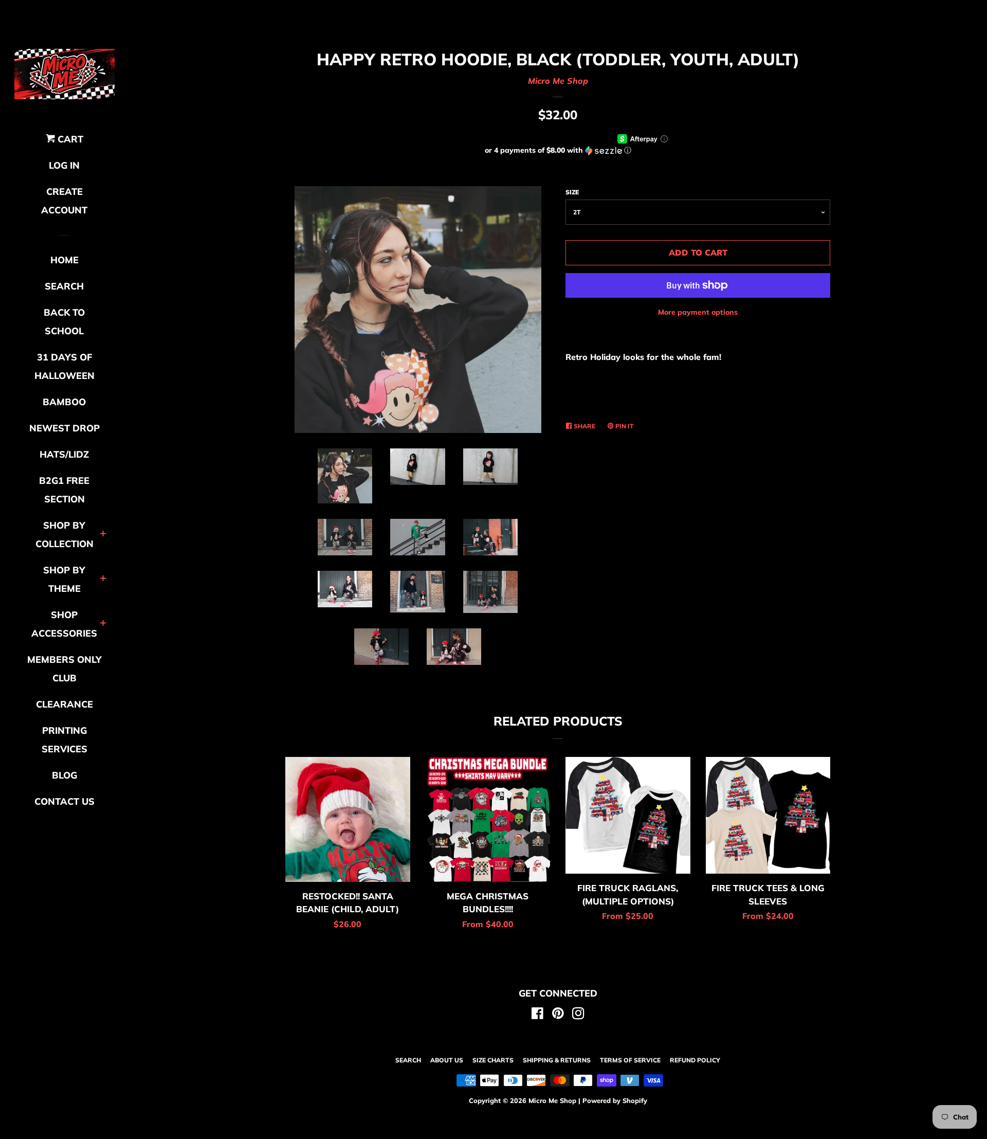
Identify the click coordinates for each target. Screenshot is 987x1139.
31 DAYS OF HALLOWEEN (64, 366)
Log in (64, 165)
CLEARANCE (64, 704)
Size (572, 192)
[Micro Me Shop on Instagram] (578, 1015)
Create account (64, 201)
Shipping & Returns (557, 1060)
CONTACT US (64, 801)
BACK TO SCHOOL (64, 321)
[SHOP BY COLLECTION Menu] (103, 534)
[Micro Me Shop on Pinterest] (558, 1015)
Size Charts (493, 1060)
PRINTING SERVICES (64, 740)
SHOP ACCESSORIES (64, 624)
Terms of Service (630, 1060)
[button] (557, 150)
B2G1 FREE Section (64, 490)
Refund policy (695, 1060)
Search (408, 1060)
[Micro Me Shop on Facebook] (537, 1015)
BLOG (64, 775)
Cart (69, 139)
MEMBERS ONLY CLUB (64, 669)
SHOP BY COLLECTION (64, 534)
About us (446, 1060)
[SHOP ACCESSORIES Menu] (103, 624)
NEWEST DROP (64, 428)
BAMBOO (64, 402)
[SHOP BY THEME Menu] (103, 579)
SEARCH (64, 286)
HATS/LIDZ (64, 454)
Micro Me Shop (558, 81)
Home (64, 260)
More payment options (698, 312)
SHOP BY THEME (64, 579)
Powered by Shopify (614, 1100)
